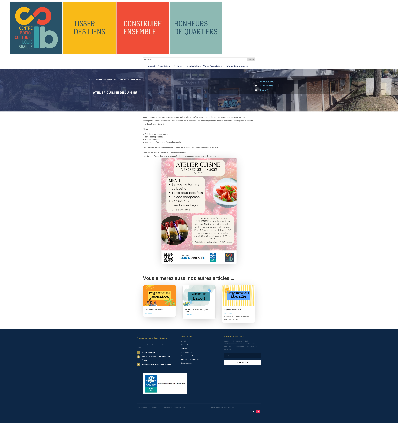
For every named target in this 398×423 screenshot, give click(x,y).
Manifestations (194, 66)
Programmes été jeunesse (154, 309)
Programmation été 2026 (232, 309)
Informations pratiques (237, 66)
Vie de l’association (212, 66)
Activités (178, 66)
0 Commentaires (266, 85)
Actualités (271, 81)
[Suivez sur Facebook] (253, 411)
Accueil (151, 66)
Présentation (164, 66)
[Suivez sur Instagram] (258, 411)
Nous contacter (186, 363)
